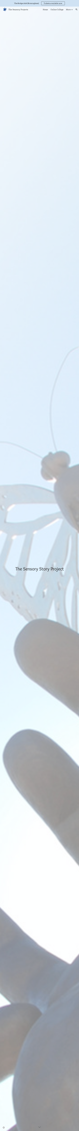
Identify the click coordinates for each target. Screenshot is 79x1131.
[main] (39, 569)
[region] (39, 3)
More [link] (68, 9)
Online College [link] (57, 9)
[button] (76, 9)
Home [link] (45, 9)
